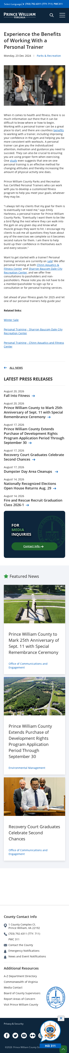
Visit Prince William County (21, 1004)
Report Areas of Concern (19, 999)
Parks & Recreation (49, 55)
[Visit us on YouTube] (24, 1035)
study (13, 160)
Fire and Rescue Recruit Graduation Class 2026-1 (33, 502)
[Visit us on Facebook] (7, 1035)
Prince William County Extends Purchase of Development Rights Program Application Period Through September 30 (34, 436)
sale (50, 261)
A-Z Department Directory (20, 976)
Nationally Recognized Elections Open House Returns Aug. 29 (30, 485)
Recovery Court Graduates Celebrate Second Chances (34, 457)
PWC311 (58, 4)
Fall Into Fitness (17, 395)
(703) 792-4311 (39, 4)
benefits (58, 130)
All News (16, 368)
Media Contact (13, 987)
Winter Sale (11, 320)
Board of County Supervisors (22, 993)
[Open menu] (62, 15)
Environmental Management (27, 768)
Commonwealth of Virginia (21, 982)
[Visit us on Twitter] (15, 1035)
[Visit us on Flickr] (32, 1035)
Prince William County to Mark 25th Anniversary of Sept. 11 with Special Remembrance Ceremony (33, 412)
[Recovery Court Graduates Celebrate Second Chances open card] (34, 796)
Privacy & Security (13, 1023)
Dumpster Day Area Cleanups (28, 471)
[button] (63, 1049)
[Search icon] (52, 15)
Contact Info (31, 546)
